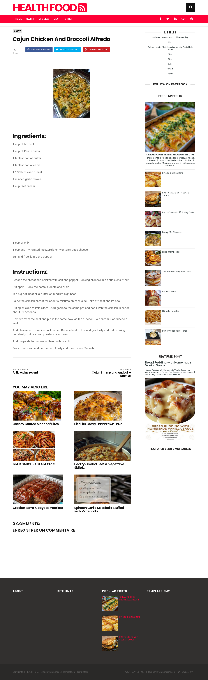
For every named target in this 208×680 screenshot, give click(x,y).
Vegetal (44, 19)
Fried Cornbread (171, 251)
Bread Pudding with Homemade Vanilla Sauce (168, 363)
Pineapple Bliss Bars (172, 172)
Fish (170, 42)
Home (18, 19)
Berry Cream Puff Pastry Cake (178, 212)
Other (68, 19)
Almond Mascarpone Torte (176, 271)
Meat (57, 19)
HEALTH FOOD (45, 7)
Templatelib (82, 672)
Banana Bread (169, 291)
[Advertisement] (73, 212)
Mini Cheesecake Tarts (174, 330)
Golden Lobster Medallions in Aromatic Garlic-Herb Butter (170, 48)
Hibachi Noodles (170, 311)
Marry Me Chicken (172, 232)
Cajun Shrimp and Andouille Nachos (111, 373)
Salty (17, 31)
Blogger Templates (50, 672)
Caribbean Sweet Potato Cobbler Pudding (170, 37)
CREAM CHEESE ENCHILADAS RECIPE (170, 154)
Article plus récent (25, 372)
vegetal (170, 74)
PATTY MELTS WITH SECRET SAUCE (176, 194)
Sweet (30, 19)
